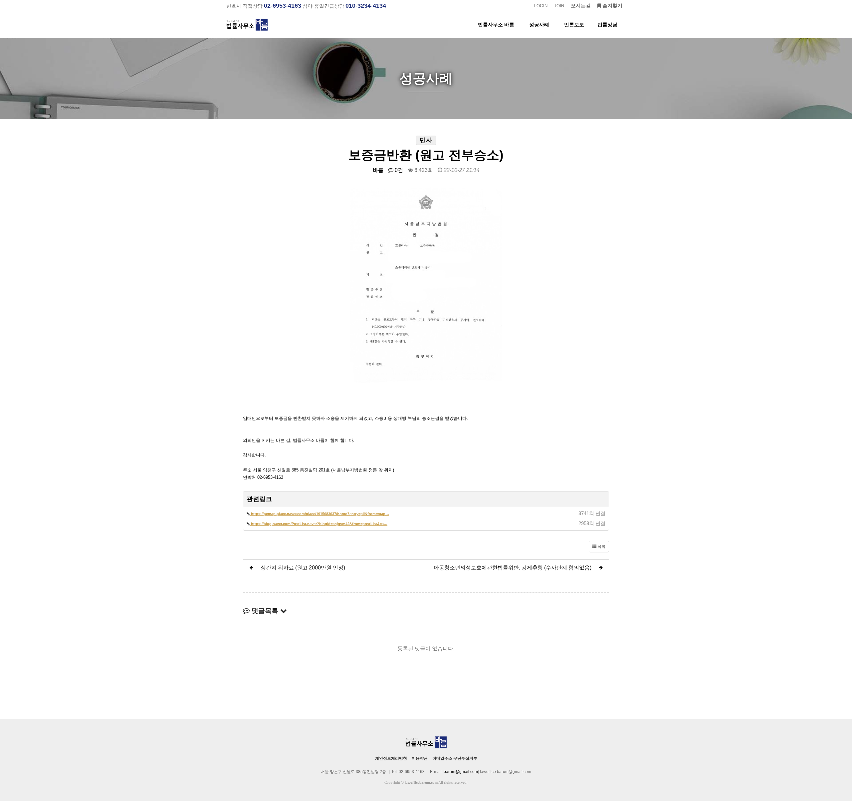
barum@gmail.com (461, 771)
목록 (600, 546)
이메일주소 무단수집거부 (454, 758)
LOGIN (540, 5)
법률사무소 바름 (496, 24)
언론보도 (574, 24)
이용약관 (420, 758)
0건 (398, 170)
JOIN (559, 5)
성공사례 (539, 24)
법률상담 (607, 24)
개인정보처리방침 (391, 758)
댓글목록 (265, 610)
